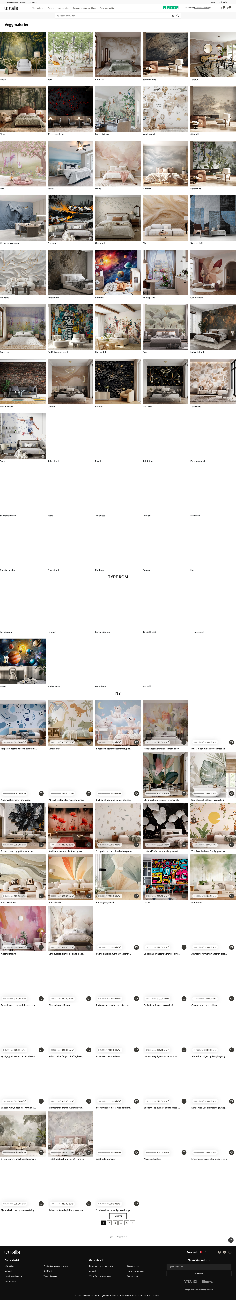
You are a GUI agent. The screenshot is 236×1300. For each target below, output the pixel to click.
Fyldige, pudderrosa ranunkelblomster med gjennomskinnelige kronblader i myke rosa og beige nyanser (19, 1056)
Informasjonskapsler (136, 1271)
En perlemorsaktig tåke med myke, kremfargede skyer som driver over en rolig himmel (209, 1159)
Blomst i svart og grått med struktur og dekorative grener (19, 851)
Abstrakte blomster (106, 1159)
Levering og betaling (13, 1276)
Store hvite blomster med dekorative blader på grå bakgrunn (114, 1107)
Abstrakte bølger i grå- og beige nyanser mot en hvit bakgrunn (209, 1056)
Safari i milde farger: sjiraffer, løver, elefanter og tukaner (66, 1056)
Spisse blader (55, 902)
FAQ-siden (9, 1266)
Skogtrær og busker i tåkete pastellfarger (162, 1107)
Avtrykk (92, 1271)
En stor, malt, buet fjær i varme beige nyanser (19, 1107)
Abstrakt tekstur (9, 953)
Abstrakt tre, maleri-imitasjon (15, 800)
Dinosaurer (54, 748)
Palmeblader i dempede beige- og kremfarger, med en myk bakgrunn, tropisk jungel (19, 1005)
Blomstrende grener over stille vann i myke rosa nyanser (66, 1107)
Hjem (111, 1237)
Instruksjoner (10, 1281)
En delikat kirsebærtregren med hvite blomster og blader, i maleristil (162, 953)
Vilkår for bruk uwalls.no (100, 1276)
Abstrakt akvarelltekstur (108, 1056)
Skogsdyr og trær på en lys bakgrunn (114, 851)
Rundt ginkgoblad (105, 902)
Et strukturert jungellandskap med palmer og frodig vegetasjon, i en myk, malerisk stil (19, 1159)
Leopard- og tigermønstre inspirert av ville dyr (162, 1056)
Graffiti (147, 902)
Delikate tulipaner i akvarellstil (159, 1005)
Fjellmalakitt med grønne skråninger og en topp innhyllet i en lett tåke (19, 1210)
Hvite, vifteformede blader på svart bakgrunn (162, 851)
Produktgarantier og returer (56, 1266)
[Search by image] (173, 16)
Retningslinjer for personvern (102, 1266)
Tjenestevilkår (133, 1266)
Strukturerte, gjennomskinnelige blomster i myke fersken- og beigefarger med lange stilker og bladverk (66, 953)
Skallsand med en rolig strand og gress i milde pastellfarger (114, 1210)
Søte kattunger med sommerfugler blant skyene (114, 748)
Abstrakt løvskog (152, 1159)
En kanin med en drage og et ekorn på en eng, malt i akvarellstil (114, 1005)
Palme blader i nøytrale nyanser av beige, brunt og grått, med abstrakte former (114, 953)
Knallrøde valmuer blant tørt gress (65, 851)
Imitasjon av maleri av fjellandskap (208, 748)
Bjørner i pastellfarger (59, 1005)
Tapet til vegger (50, 1276)
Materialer (9, 1271)
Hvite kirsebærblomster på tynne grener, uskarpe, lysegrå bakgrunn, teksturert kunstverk (66, 1159)
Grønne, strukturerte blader (204, 1005)
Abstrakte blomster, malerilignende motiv (66, 800)
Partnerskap (132, 1276)
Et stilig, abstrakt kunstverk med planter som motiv (162, 800)
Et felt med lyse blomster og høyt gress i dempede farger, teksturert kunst (209, 1107)
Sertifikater (49, 1271)
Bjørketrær (196, 902)
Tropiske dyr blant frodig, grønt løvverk (209, 851)
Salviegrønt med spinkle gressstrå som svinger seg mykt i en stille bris (66, 1210)
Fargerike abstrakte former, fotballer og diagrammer (19, 748)
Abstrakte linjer (8, 902)
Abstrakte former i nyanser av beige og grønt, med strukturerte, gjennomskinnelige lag (209, 953)
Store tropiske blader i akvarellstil (207, 800)
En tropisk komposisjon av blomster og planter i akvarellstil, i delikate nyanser (114, 800)
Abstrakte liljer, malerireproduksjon (161, 748)
